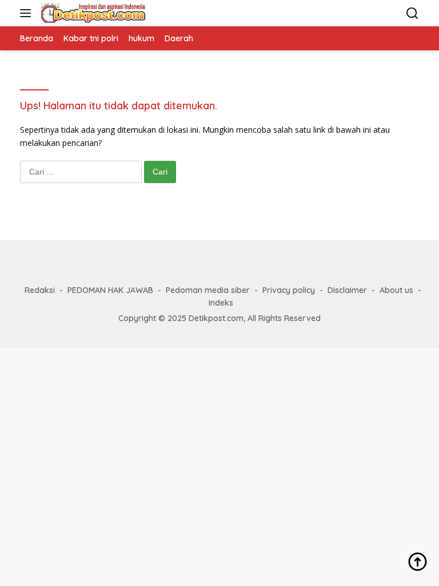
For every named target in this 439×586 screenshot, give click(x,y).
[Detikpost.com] (92, 13)
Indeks (221, 303)
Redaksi (40, 290)
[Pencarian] (412, 13)
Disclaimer (347, 290)
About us (396, 290)
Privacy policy (288, 290)
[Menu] (27, 13)
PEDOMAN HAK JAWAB (110, 290)
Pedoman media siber (208, 290)
